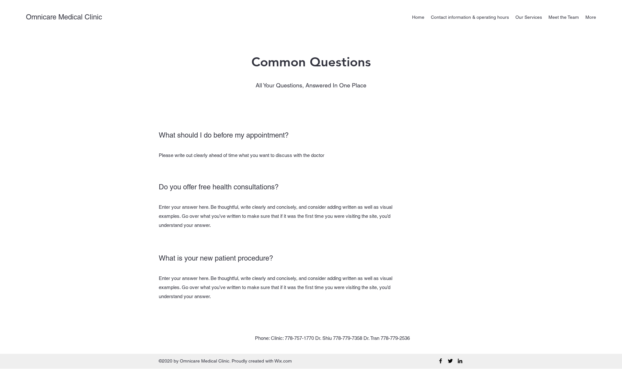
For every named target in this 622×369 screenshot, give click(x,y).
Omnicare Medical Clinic (64, 17)
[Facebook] (440, 361)
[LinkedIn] (460, 361)
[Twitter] (450, 361)
